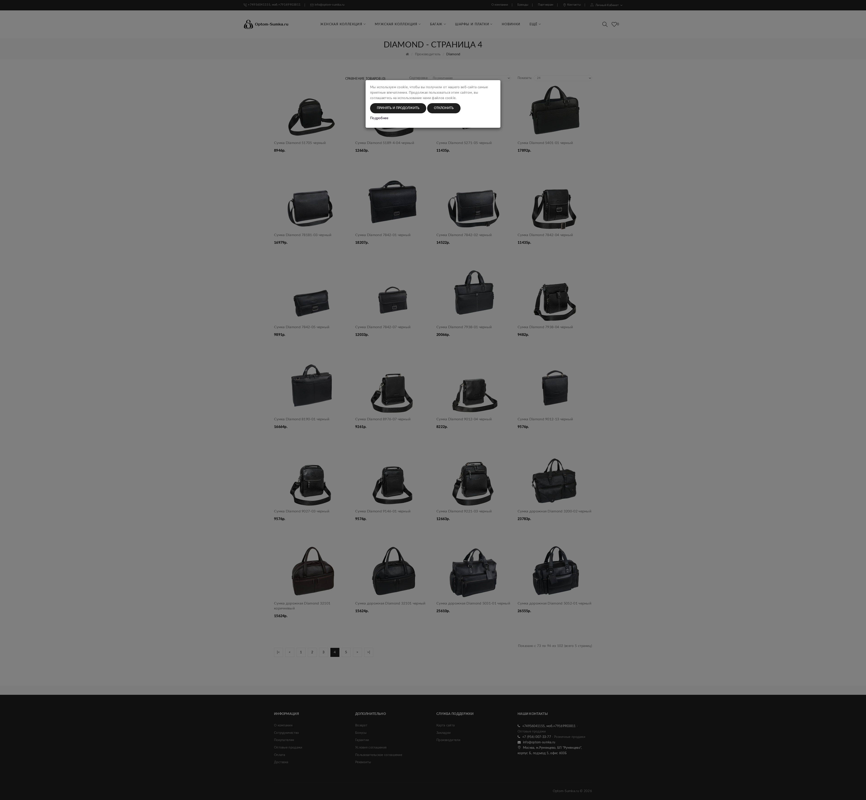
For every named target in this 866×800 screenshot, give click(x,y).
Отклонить (444, 108)
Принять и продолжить (398, 108)
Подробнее (379, 118)
